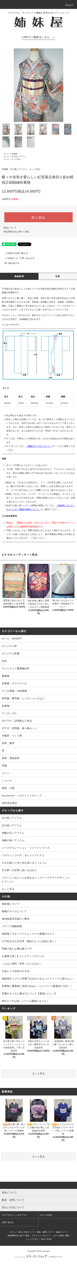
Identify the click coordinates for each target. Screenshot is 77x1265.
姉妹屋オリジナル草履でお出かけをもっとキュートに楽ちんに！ (38, 978)
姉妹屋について (10, 903)
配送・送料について (45, 1232)
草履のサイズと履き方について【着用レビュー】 (29, 993)
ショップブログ (32, 1239)
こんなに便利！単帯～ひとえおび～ (22, 963)
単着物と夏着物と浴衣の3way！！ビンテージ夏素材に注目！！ (37, 986)
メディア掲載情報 (12, 926)
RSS (43, 1239)
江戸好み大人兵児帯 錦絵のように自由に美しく (29, 941)
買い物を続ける (11, 263)
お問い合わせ (8, 1222)
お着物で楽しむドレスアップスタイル (23, 956)
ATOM (48, 1239)
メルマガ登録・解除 (61, 1236)
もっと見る (16, 159)
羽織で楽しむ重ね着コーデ (17, 948)
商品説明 (19, 276)
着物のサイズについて (14, 911)
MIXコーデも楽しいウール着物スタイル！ (25, 1001)
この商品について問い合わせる (19, 258)
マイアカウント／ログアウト (14, 1215)
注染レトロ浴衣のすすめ (15, 971)
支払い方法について (26, 1232)
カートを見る (46, 1215)
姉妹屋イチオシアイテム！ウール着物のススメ (28, 933)
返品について (10, 227)
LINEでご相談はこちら (38, 37)
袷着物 (14, 154)
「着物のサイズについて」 (38, 446)
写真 (57, 276)
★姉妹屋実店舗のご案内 (15, 918)
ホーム (6, 154)
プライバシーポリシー (41, 1236)
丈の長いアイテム (19, 156)
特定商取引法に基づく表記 (16, 231)
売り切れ (38, 217)
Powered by (20, 1257)
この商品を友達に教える (16, 253)
